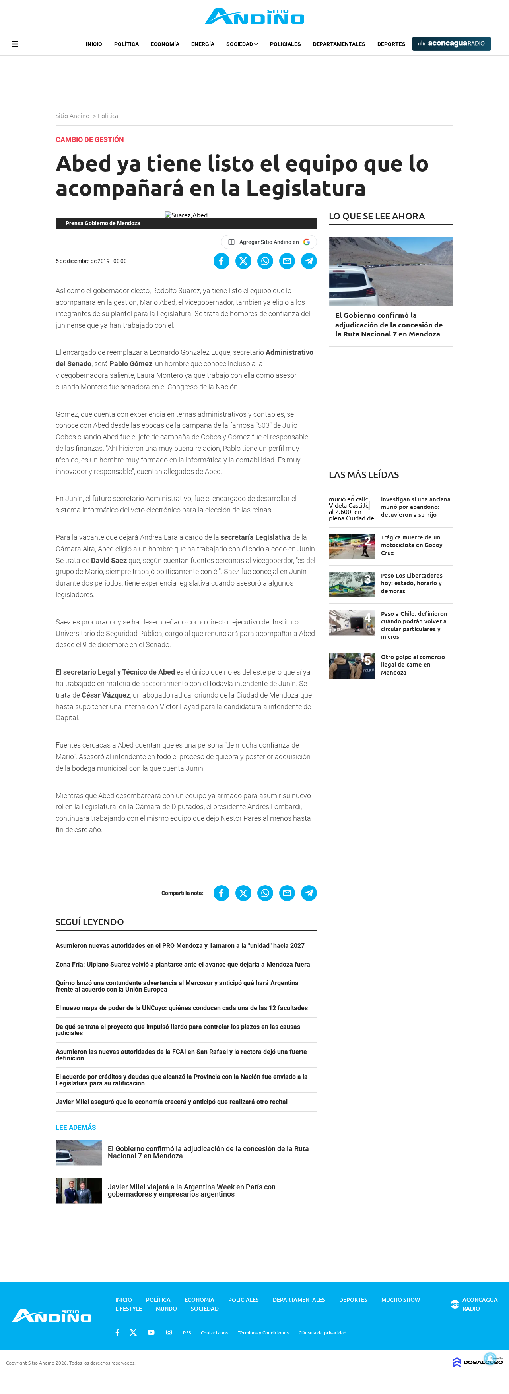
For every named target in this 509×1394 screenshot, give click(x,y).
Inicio (94, 44)
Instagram (169, 1332)
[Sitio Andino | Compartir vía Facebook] (221, 261)
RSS (187, 1332)
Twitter (133, 1332)
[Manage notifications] (490, 1358)
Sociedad (240, 44)
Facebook (117, 1332)
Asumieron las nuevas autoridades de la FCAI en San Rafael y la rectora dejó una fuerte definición (181, 1055)
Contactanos (214, 1332)
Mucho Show (400, 1299)
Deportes (391, 44)
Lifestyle (128, 1308)
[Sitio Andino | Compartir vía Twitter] (243, 261)
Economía (165, 44)
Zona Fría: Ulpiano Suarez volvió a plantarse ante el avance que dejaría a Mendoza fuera (183, 964)
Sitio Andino (73, 115)
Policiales (285, 44)
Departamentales (339, 44)
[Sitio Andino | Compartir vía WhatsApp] (265, 261)
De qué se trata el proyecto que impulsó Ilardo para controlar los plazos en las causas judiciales (178, 1030)
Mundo (166, 1308)
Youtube (151, 1332)
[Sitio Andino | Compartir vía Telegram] (309, 261)
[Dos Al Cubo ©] (478, 1365)
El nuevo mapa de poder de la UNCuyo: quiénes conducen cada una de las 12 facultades (182, 1008)
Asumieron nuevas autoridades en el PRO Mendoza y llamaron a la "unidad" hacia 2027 (180, 946)
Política (126, 44)
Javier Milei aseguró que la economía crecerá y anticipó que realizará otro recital (172, 1102)
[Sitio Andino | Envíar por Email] (287, 261)
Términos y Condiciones (263, 1332)
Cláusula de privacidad (322, 1332)
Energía (202, 44)
